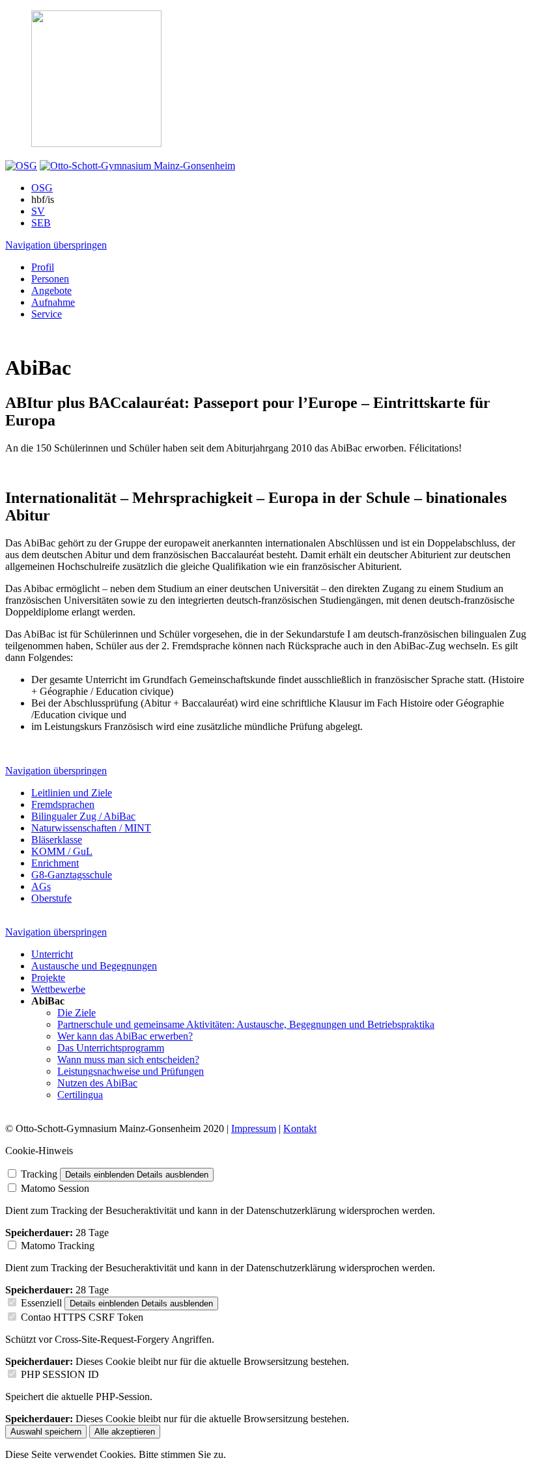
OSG (42, 187)
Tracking (39, 1174)
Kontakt (299, 1128)
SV (38, 211)
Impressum (253, 1128)
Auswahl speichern (45, 1432)
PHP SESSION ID (60, 1374)
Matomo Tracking (57, 1245)
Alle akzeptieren (124, 1432)
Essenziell (41, 1302)
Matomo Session (55, 1188)
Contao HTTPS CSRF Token (82, 1317)
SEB (41, 222)
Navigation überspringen (56, 244)
